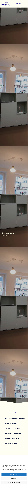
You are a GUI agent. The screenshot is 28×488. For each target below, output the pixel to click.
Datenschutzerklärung (15, 485)
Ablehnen (14, 478)
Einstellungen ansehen (14, 482)
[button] (18, 3)
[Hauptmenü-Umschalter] (26, 4)
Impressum (23, 485)
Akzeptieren (14, 474)
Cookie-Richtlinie (5, 485)
